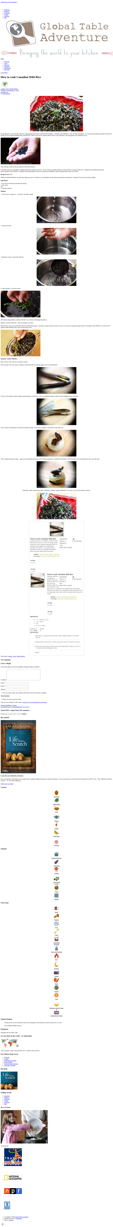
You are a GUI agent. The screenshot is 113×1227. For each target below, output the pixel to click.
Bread (56, 912)
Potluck (56, 899)
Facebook (7, 13)
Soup (56, 812)
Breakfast (56, 796)
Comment (3, 680)
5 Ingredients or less (56, 883)
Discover (6, 65)
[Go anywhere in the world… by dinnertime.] (10, 1047)
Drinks (56, 828)
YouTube (6, 16)
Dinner (56, 821)
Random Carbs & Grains (56, 1008)
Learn (7, 89)
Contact (6, 1059)
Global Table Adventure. (22, 1217)
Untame (11, 1220)
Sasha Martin (6, 93)
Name (3, 683)
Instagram (7, 10)
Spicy (56, 959)
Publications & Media (10, 1060)
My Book (7, 69)
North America (14, 89)
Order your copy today (7, 784)
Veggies (56, 991)
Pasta (56, 935)
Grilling (56, 873)
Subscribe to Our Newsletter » (9, 2)
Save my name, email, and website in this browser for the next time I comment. (25, 693)
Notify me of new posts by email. (11, 699)
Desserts (56, 845)
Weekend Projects (57, 858)
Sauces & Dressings (56, 952)
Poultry (56, 976)
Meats (56, 984)
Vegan (50, 554)
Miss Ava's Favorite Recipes (48, 556)
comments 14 (4, 92)
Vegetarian (56, 554)
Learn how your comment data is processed (35, 702)
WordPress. (19, 1218)
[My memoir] (18, 773)
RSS (5, 18)
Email (3, 686)
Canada (3, 89)
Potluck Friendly (43, 554)
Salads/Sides (56, 804)
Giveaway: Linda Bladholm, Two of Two (15, 707)
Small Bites (56, 836)
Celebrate (7, 66)
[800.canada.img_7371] (56, 536)
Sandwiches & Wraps (56, 1016)
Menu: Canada (9, 705)
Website (3, 689)
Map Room (7, 68)
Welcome (6, 61)
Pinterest (6, 11)
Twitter (6, 14)
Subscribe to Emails (9, 1065)
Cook (5, 63)
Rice (58, 556)
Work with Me (8, 1062)
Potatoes (56, 920)
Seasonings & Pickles (56, 943)
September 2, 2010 (13, 90)
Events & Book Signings (11, 1064)
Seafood (56, 968)
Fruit (56, 999)
